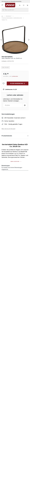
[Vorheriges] (1, 39)
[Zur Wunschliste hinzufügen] (3, 83)
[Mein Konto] (20, 5)
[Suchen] (3, 10)
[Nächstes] (29, 39)
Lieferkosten (15, 76)
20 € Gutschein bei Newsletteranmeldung (11, 1)
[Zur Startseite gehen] (10, 5)
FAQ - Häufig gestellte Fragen (13, 124)
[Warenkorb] (27, 5)
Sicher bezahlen (9, 121)
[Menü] (2, 5)
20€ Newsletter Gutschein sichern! (14, 118)
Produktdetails (7, 136)
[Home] (2, 16)
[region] (15, 40)
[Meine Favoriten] (24, 5)
